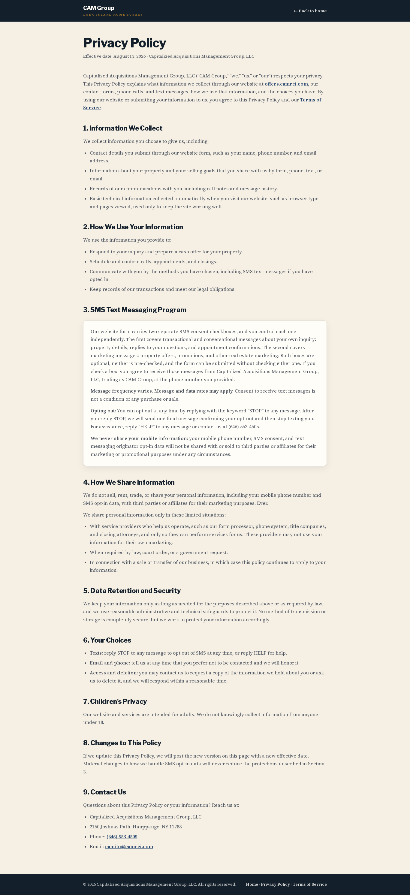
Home (252, 884)
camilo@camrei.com (129, 846)
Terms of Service (310, 884)
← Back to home (310, 11)
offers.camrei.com (286, 84)
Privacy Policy (275, 884)
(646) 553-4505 (122, 836)
